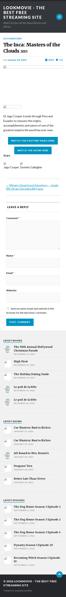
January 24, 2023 (17, 59)
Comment (13, 218)
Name (10, 255)
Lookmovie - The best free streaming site (24, 12)
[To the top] (59, 574)
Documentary (12, 38)
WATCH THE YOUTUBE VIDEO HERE (33, 140)
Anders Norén (23, 591)
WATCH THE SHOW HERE (32, 150)
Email (10, 273)
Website (11, 290)
